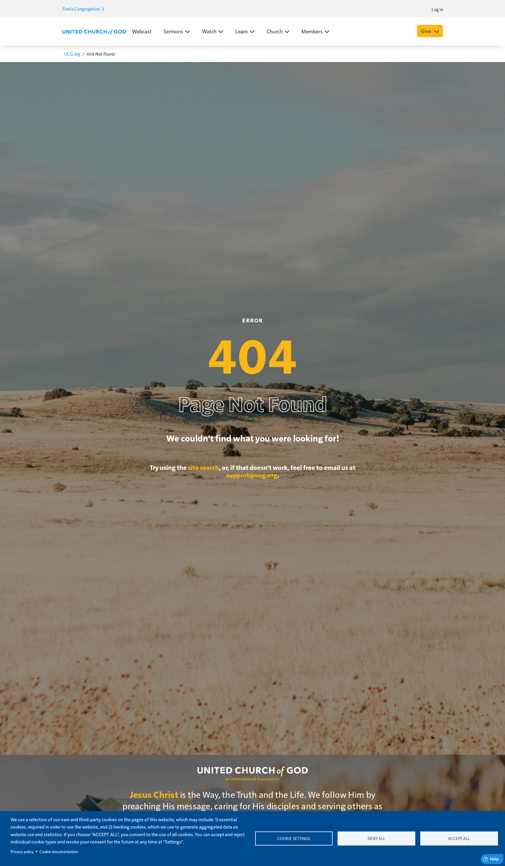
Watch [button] (209, 31)
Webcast (142, 31)
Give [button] (426, 31)
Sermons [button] (173, 31)
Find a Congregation (82, 8)
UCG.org (72, 53)
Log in (437, 9)
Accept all (459, 838)
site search (203, 467)
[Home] (94, 31)
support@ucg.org (251, 475)
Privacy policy (22, 851)
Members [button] (312, 31)
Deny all (376, 838)
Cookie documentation (58, 851)
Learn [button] (241, 31)
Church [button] (275, 31)
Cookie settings (293, 838)
